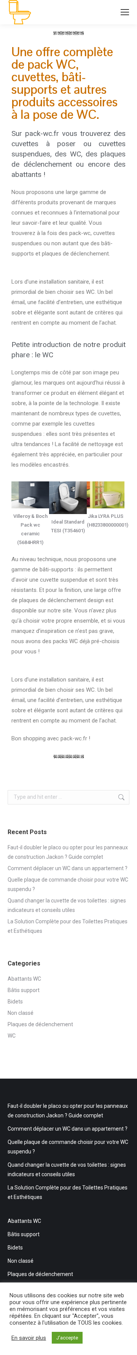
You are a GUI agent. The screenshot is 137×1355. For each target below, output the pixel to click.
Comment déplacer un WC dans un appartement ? (67, 868)
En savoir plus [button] (28, 1337)
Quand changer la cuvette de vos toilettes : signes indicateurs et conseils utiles (67, 905)
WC (12, 1036)
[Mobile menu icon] (124, 12)
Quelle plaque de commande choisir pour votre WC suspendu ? (68, 884)
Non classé (20, 1013)
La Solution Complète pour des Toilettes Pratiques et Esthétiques (67, 926)
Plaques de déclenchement (40, 1024)
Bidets (15, 1002)
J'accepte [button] (67, 1338)
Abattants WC (24, 979)
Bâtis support (24, 990)
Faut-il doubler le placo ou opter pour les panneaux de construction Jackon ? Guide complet (68, 852)
